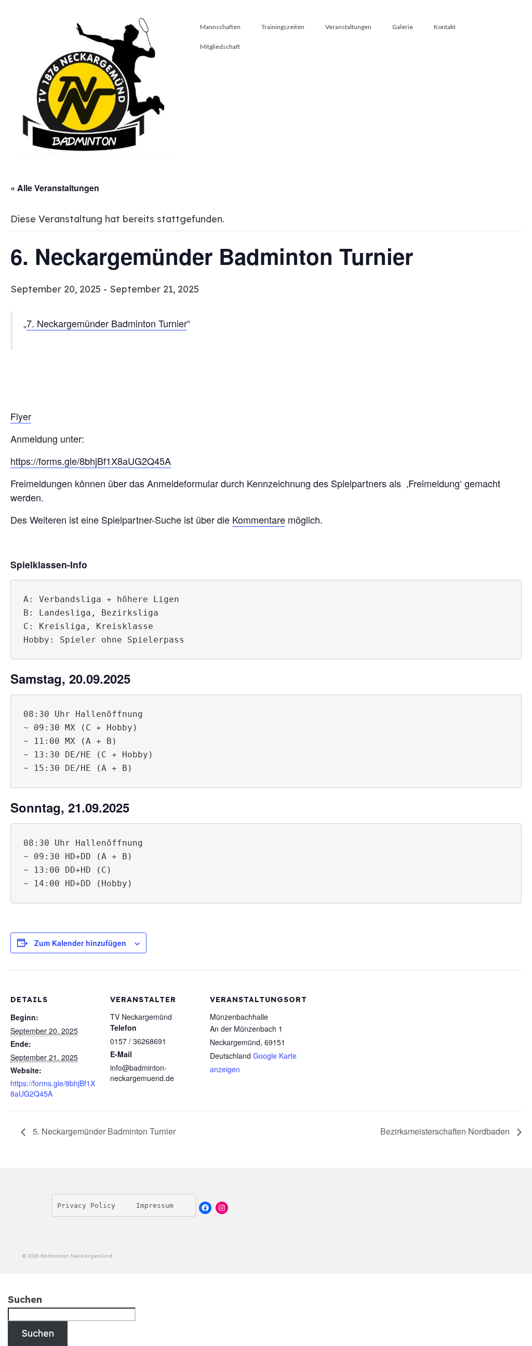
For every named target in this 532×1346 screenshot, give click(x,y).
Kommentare (258, 519)
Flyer (20, 416)
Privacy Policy (86, 1205)
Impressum (155, 1205)
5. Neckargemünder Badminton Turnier (103, 1131)
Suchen (25, 1300)
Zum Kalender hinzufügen (80, 943)
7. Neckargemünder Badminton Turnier (106, 323)
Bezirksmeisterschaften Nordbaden (446, 1131)
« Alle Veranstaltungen (54, 188)
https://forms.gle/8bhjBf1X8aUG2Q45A (90, 461)
